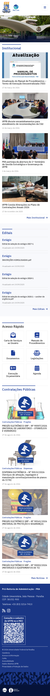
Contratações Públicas (18, 389)
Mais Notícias (38, 578)
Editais (7, 233)
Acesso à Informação (10, 655)
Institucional (11, 48)
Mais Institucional (36, 217)
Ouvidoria (6, 653)
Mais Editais (39, 309)
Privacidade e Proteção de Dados (15, 666)
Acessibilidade (8, 661)
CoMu (4, 658)
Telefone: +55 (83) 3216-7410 (17, 604)
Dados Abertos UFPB (10, 663)
